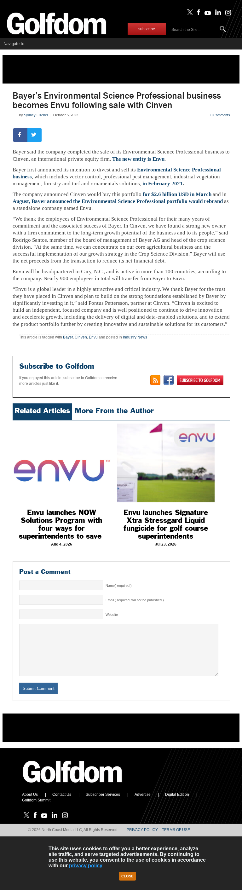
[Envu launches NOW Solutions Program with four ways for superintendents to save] (62, 463)
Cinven (81, 337)
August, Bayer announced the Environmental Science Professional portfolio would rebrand (118, 201)
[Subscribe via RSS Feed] (155, 380)
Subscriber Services (103, 794)
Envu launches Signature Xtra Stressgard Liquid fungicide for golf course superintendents (166, 524)
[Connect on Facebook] (169, 380)
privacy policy (85, 865)
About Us (30, 794)
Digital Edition (177, 794)
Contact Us (61, 794)
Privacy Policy (142, 830)
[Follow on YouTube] (206, 14)
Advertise (143, 794)
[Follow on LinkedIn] (217, 14)
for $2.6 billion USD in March (177, 194)
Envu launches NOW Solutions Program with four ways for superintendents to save (61, 524)
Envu (93, 337)
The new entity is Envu (138, 159)
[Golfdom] (72, 785)
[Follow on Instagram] (226, 14)
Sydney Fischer (36, 115)
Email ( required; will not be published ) (135, 600)
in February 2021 (162, 184)
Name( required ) (119, 585)
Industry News (135, 337)
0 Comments (220, 115)
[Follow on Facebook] (197, 14)
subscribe (146, 29)
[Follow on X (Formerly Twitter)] (189, 14)
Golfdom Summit (36, 800)
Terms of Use (176, 830)
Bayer (68, 337)
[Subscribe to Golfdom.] (200, 380)
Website (112, 614)
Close (127, 876)
